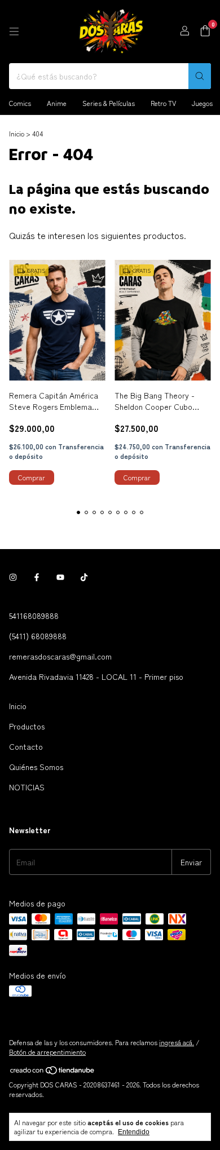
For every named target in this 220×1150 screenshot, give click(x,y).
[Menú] (14, 31)
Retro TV (163, 103)
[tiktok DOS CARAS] (84, 577)
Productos (27, 726)
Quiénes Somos (36, 766)
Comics (20, 103)
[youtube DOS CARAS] (60, 577)
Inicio (16, 133)
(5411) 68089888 (38, 636)
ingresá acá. (176, 1042)
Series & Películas (108, 103)
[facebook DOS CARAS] (37, 577)
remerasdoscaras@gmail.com (60, 656)
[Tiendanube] (52, 1072)
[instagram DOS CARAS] (13, 577)
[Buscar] (199, 76)
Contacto (26, 746)
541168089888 (34, 615)
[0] (205, 32)
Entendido (133, 1132)
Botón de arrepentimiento (47, 1051)
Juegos (202, 103)
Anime (57, 103)
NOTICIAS (27, 787)
